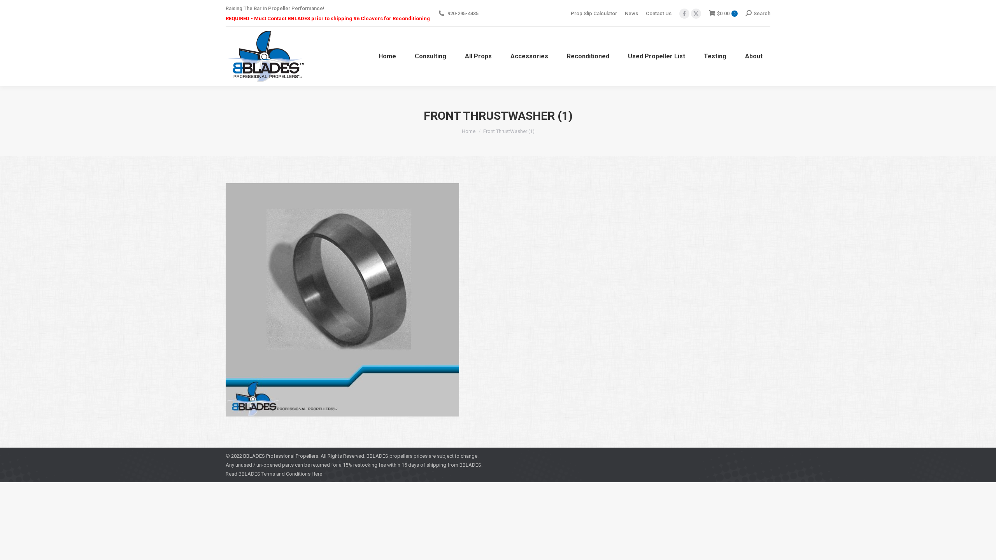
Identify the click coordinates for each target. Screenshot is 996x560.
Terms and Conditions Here (291, 474)
